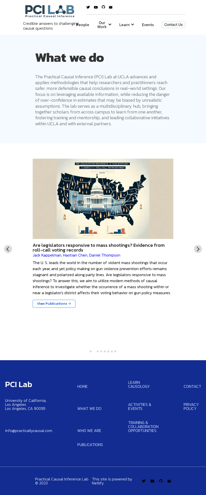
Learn (124, 25)
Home (82, 386)
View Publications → (54, 303)
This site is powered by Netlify (112, 481)
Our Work (102, 25)
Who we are (89, 430)
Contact (192, 386)
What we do (89, 408)
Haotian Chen (75, 255)
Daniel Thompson (104, 255)
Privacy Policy (191, 406)
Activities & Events (139, 406)
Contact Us (173, 24)
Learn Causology (139, 384)
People (82, 25)
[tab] (91, 351)
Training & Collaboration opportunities (143, 426)
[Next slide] (198, 249)
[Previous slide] (8, 249)
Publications (90, 445)
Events (148, 25)
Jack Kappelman (47, 255)
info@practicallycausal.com (28, 430)
